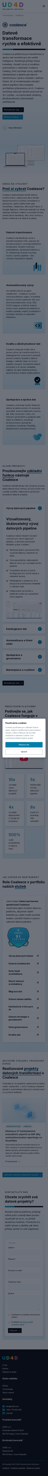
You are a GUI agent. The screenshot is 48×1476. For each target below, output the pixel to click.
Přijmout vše (24, 745)
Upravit (24, 752)
